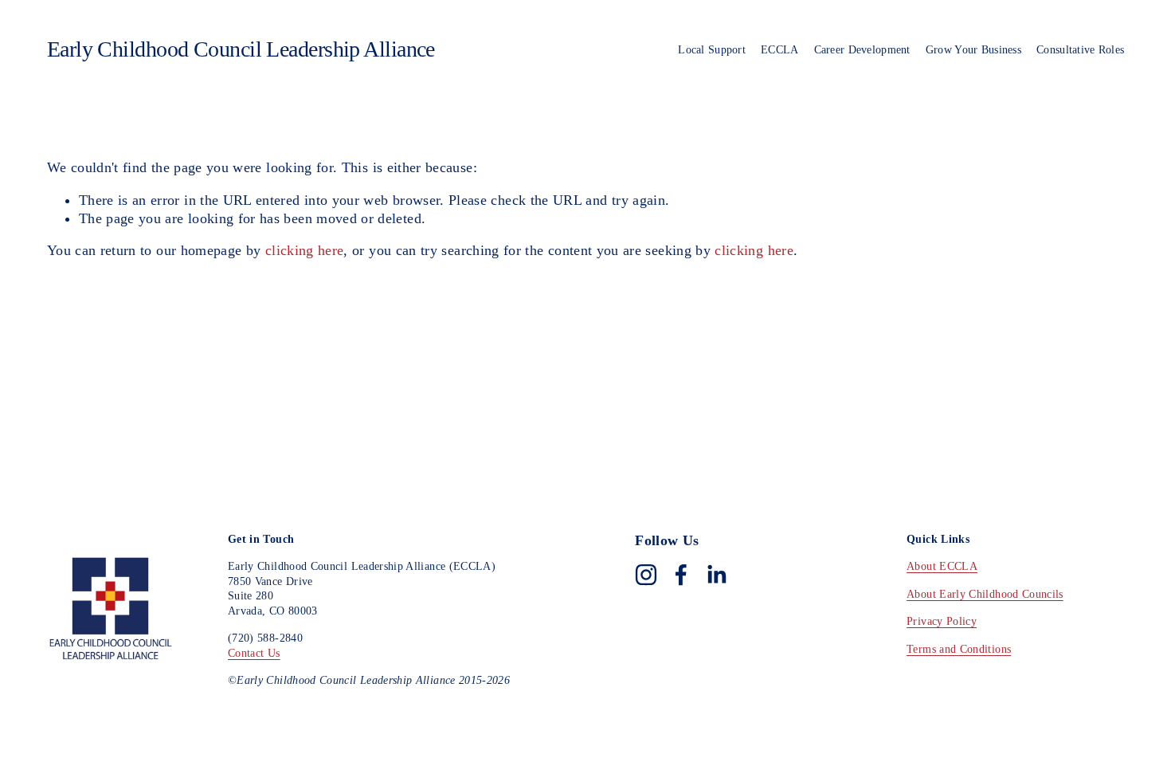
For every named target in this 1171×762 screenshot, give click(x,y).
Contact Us (254, 652)
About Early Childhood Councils (985, 593)
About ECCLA (942, 566)
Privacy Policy (942, 621)
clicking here (304, 250)
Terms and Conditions (959, 648)
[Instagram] (646, 575)
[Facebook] (681, 575)
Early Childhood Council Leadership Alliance (241, 49)
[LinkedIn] (716, 575)
